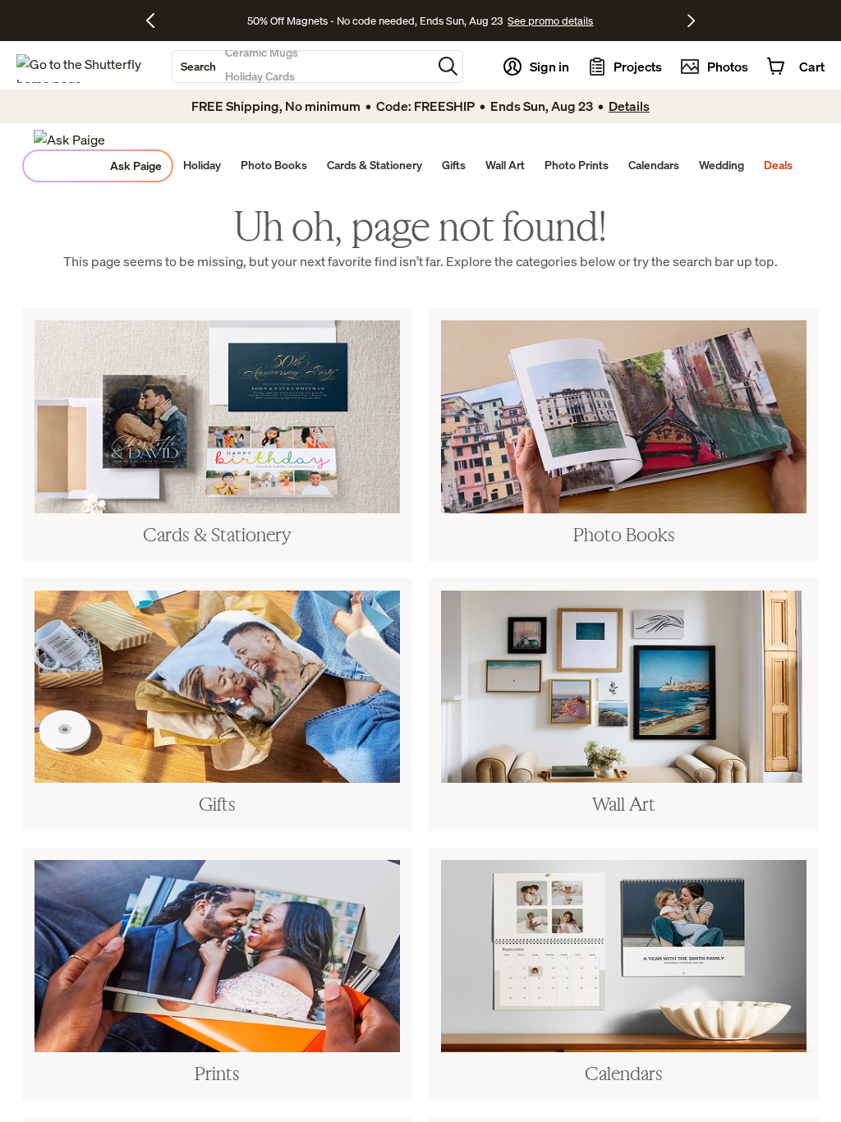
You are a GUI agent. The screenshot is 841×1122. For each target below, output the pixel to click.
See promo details (550, 20)
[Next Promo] (691, 20)
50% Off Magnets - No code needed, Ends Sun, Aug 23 (375, 20)
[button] (448, 66)
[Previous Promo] (156, 20)
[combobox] (302, 66)
